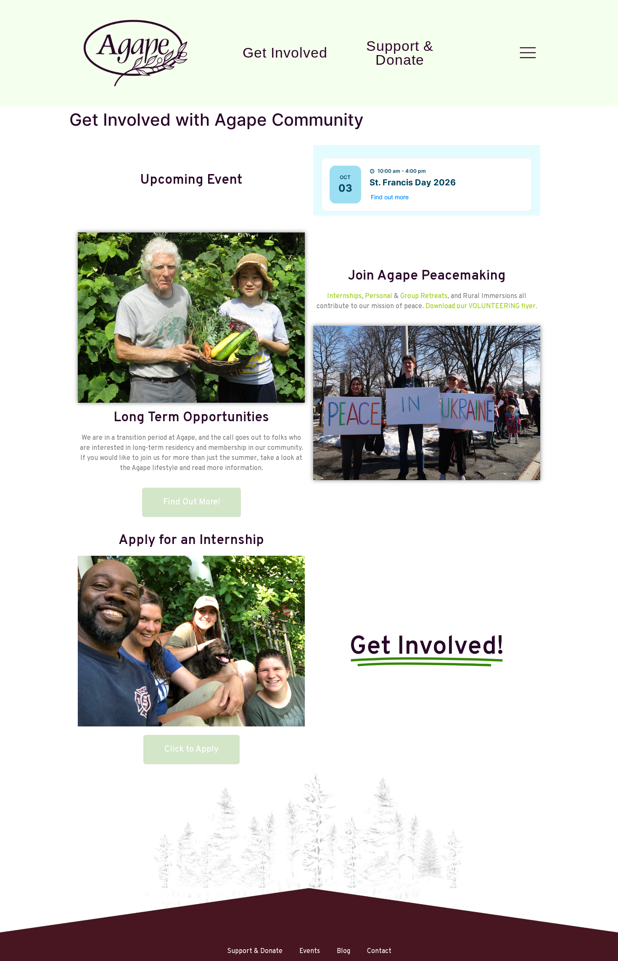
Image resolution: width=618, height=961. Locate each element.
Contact (379, 951)
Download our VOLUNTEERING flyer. (481, 306)
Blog (343, 951)
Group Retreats (423, 296)
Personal (378, 296)
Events (309, 951)
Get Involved (285, 53)
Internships (344, 296)
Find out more (390, 197)
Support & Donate (399, 53)
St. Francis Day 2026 (413, 182)
